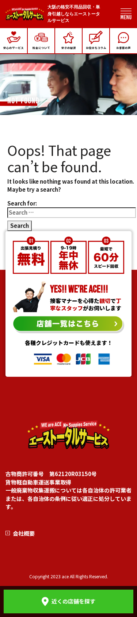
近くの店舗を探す (73, 601)
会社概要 (24, 533)
